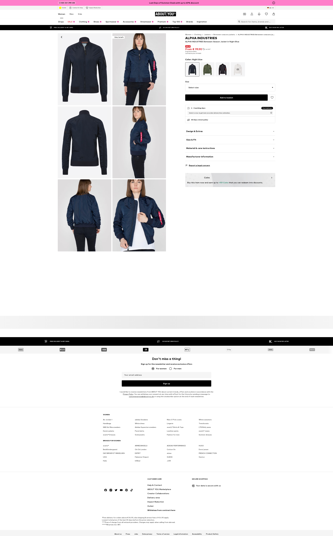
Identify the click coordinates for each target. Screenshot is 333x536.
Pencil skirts (139, 431)
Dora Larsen (203, 449)
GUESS (169, 457)
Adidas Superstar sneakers (145, 427)
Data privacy (147, 534)
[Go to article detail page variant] (192, 69)
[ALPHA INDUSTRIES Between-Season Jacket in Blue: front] (84, 69)
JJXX (169, 461)
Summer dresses (205, 435)
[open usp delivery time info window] (271, 113)
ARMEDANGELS (141, 446)
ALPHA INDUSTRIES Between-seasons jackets (258, 35)
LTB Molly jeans (205, 427)
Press (128, 534)
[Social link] (105, 490)
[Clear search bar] (273, 22)
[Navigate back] (61, 37)
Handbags (107, 423)
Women (61, 14)
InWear (137, 461)
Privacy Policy (128, 394)
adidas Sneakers (141, 420)
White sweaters (205, 420)
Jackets (207, 35)
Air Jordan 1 (107, 420)
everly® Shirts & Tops (175, 427)
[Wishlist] (266, 14)
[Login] (251, 14)
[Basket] (273, 14)
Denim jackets (108, 431)
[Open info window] (273, 2)
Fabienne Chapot (142, 457)
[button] (230, 87)
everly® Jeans (204, 431)
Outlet (64, 7)
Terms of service (162, 534)
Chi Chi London (140, 449)
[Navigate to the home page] (117, 480)
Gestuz (202, 457)
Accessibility (197, 534)
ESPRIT (138, 453)
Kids (80, 14)
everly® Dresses (109, 435)
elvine (169, 453)
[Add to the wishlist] (272, 97)
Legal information (181, 534)
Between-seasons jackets (224, 35)
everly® (106, 446)
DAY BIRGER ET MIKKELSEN (114, 453)
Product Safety (212, 534)
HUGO (201, 446)
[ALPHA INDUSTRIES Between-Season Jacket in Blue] (84, 142)
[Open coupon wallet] (244, 14)
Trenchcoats (204, 423)
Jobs (136, 534)
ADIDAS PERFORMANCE (176, 446)
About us (118, 534)
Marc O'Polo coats (174, 420)
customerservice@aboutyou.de (141, 396)
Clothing (197, 35)
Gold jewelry (140, 435)
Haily (105, 461)
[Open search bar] (238, 21)
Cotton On (171, 449)
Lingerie (170, 423)
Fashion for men (173, 435)
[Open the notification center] (259, 14)
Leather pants (172, 431)
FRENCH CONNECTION (208, 453)
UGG (105, 457)
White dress (140, 423)
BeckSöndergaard (110, 449)
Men (72, 14)
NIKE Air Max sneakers (111, 427)
